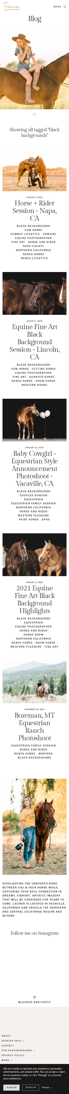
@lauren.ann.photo (34, 1002)
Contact (8, 1045)
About (6, 1036)
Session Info (11, 1040)
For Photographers (17, 1050)
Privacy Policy (13, 1055)
